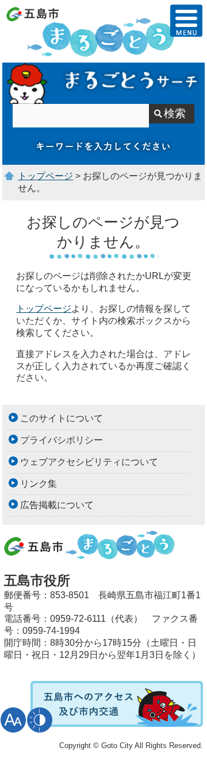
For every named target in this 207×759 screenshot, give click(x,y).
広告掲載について (57, 505)
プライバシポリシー (61, 440)
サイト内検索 (103, 83)
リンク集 (38, 484)
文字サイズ (13, 720)
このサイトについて (61, 418)
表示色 (39, 720)
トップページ (45, 176)
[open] (186, 21)
